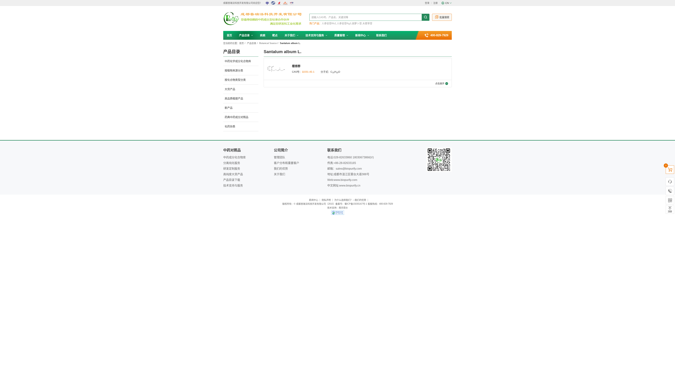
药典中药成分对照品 (236, 117)
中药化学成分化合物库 (238, 61)
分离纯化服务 (231, 163)
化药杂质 (230, 126)
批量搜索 (444, 17)
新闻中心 (361, 35)
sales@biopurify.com (349, 168)
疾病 (262, 35)
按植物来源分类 (234, 70)
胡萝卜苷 (357, 23)
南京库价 (343, 207)
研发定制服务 (231, 168)
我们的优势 (281, 168)
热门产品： (315, 23)
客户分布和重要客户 (286, 163)
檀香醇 (296, 66)
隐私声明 (326, 200)
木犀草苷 (367, 23)
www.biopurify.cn (349, 185)
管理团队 (279, 157)
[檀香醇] (276, 69)
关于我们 (290, 35)
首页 (229, 35)
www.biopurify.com (345, 179)
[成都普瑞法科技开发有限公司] (266, 19)
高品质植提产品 (234, 98)
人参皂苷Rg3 (344, 23)
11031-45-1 (308, 71)
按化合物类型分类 (235, 79)
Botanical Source (268, 43)
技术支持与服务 (315, 35)
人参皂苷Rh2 (329, 23)
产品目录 (244, 35)
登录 (427, 3)
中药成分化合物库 (234, 157)
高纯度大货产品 (233, 174)
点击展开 (439, 83)
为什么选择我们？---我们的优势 (350, 200)
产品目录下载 (231, 179)
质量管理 (340, 35)
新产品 (229, 107)
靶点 (275, 35)
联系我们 (381, 35)
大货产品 (230, 89)
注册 (435, 3)
